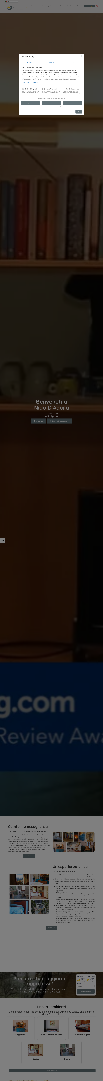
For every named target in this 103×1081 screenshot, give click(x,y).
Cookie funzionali (51, 89)
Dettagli (51, 62)
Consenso (30, 62)
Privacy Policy (26, 82)
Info (73, 62)
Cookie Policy (36, 82)
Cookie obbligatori (31, 89)
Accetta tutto (73, 103)
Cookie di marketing (72, 89)
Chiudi (78, 111)
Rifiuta (52, 103)
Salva (30, 103)
